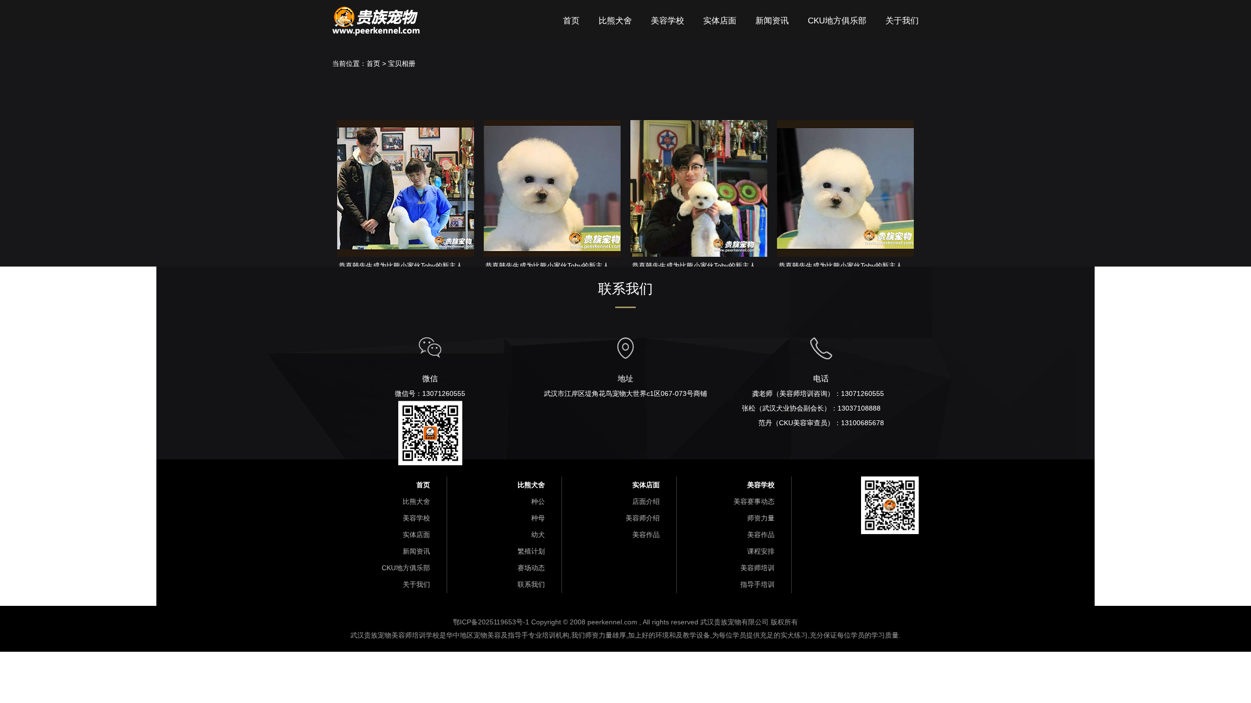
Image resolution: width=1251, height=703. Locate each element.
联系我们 (530, 584)
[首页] (376, 11)
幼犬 (538, 534)
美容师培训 (756, 568)
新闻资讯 (772, 20)
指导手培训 (757, 584)
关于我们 (902, 20)
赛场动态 (530, 568)
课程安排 (760, 551)
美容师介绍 (643, 518)
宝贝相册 (401, 63)
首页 (571, 20)
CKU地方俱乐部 (837, 20)
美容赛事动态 (754, 501)
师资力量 (761, 518)
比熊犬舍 (615, 20)
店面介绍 (646, 501)
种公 (537, 501)
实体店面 (719, 20)
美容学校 (667, 20)
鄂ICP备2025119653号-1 (492, 622)
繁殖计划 (531, 551)
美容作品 (646, 534)
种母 (537, 518)
